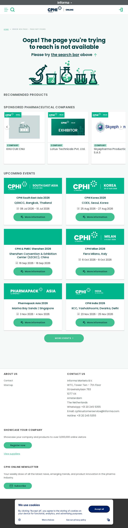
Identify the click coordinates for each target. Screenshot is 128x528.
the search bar (65, 54)
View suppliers (12, 453)
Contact (8, 380)
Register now (17, 445)
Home (6, 29)
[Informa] (65, 2)
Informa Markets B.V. (80, 380)
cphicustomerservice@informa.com (97, 411)
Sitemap (8, 385)
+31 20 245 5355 (91, 407)
